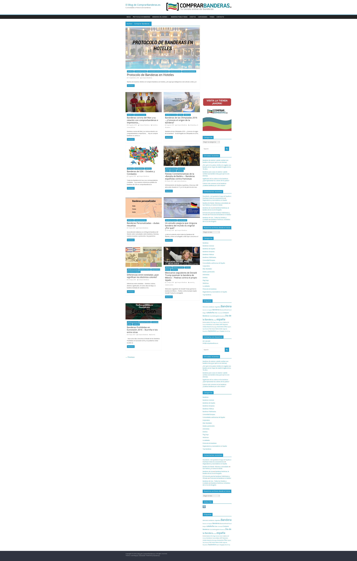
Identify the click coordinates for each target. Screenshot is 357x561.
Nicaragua (214, 326)
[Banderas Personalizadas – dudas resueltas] (144, 199)
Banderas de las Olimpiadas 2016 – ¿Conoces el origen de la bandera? (181, 120)
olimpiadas (193, 125)
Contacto (220, 17)
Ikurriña (153, 334)
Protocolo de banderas (141, 17)
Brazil (230, 310)
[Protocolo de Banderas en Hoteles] (163, 29)
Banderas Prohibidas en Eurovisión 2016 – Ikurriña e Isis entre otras (142, 330)
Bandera (226, 306)
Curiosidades (202, 17)
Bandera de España (207, 310)
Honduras (209, 324)
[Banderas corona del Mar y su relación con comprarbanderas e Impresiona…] (144, 93)
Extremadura (206, 322)
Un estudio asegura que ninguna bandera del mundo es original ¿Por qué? (181, 225)
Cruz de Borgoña (214, 316)
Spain (217, 331)
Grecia (204, 324)
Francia (217, 322)
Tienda (211, 17)
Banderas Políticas (145, 269)
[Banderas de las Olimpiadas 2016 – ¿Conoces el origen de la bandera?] (182, 93)
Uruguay (221, 331)
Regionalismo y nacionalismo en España (215, 200)
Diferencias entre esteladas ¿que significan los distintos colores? (143, 276)
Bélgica (204, 312)
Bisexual (222, 310)
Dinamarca (222, 316)
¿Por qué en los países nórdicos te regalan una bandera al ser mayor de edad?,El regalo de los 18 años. (217, 167)
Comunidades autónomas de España (158, 71)
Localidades (206, 286)
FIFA (212, 322)
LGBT (220, 324)
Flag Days (206, 280)
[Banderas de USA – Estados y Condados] (144, 147)
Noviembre (220, 327)
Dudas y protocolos (175, 71)
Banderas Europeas (208, 251)
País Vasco (212, 329)
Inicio (129, 17)
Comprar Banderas (147, 78)
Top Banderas (207, 295)
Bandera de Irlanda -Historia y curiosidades (216, 203)
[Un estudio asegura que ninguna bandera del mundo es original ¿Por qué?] (182, 199)
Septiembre (212, 331)
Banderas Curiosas (140, 115)
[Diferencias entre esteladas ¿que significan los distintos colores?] (144, 248)
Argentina (217, 307)
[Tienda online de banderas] (198, 3)
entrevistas (206, 274)
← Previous (130, 357)
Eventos (193, 17)
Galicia (225, 322)
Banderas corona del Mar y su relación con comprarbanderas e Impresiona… (142, 120)
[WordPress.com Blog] (204, 506)
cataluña (210, 312)
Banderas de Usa (208, 208)
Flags (214, 322)
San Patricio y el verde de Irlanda (212, 205)
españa (221, 319)
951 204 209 (206, 341)
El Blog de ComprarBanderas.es (143, 4)
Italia (217, 324)
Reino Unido (219, 329)
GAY (228, 322)
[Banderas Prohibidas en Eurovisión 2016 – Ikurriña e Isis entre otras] (144, 304)
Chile (215, 313)
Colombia (220, 312)
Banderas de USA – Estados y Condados (141, 172)
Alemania (205, 307)
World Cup (227, 331)
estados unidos (169, 285)
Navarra (209, 327)
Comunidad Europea (140, 71)
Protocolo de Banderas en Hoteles (150, 75)
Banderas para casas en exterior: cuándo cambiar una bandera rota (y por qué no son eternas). (216, 174)
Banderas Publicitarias (179, 17)
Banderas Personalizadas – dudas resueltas (143, 224)
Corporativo (206, 266)
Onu (225, 327)
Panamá (207, 329)
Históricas (187, 115)
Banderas (130, 71)
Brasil (226, 310)
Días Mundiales (139, 168)
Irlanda (214, 324)
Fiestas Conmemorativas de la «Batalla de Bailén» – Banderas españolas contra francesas (180, 176)
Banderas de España (209, 249)
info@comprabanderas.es (210, 343)
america (192, 282)
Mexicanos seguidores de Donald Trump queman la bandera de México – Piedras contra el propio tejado (181, 276)
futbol (221, 322)
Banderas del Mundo (159, 17)
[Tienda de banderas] (217, 97)
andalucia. (211, 307)
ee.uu (214, 320)
